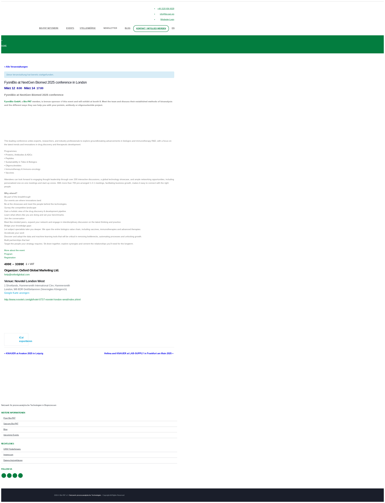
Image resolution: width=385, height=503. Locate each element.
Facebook (4, 475)
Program (8, 254)
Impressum (8, 455)
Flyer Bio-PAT (9, 418)
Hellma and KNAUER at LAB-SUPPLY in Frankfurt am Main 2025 (138, 353)
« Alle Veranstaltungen (16, 66)
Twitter (9, 475)
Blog (127, 28)
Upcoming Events (11, 435)
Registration (10, 257)
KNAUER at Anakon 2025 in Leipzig (23, 353)
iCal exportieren (23, 339)
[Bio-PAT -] (5, 18)
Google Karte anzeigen (16, 293)
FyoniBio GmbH (12, 101)
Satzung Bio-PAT (10, 424)
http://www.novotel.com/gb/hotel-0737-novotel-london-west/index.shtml (42, 299)
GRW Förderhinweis (12, 449)
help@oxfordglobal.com (17, 274)
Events (70, 28)
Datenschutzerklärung (12, 460)
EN (173, 28)
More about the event (14, 250)
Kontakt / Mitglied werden (151, 28)
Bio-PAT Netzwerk (48, 28)
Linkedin (20, 475)
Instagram (15, 475)
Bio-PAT (27, 101)
